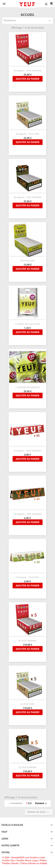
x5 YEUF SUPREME (27, 767)
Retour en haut (39, 812)
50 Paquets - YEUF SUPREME (27, 197)
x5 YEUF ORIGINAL (27, 640)
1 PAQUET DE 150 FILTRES (27, 324)
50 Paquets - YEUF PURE (27, 134)
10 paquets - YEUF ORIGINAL (27, 450)
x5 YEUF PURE (27, 704)
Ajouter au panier (27, 78)
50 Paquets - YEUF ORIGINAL (27, 70)
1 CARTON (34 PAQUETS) (27, 387)
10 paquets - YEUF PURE (27, 577)
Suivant (41, 803)
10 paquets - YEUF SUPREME (27, 514)
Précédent (15, 803)
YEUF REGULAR (27, 260)
